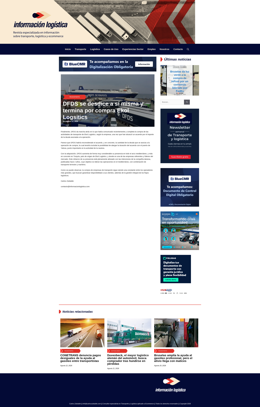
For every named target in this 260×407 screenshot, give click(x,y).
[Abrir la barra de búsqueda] (188, 49)
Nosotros (164, 49)
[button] (176, 93)
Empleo (152, 49)
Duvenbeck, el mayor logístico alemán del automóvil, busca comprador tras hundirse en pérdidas (128, 359)
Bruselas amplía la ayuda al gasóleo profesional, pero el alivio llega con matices (173, 358)
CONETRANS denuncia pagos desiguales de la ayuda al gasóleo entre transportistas (80, 358)
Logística (95, 49)
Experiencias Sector (133, 49)
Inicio (68, 49)
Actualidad (177, 68)
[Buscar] (187, 102)
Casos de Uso (111, 49)
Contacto (178, 49)
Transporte (80, 49)
